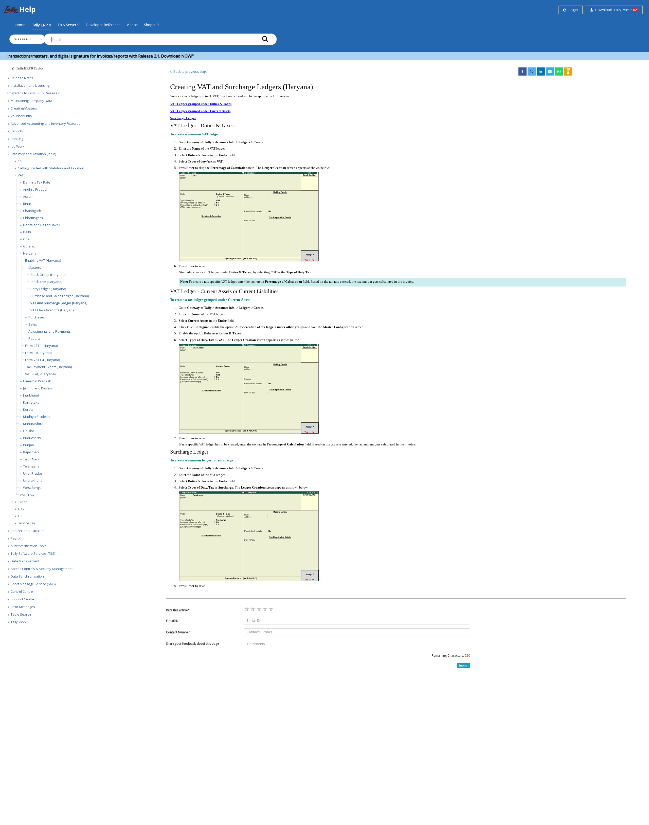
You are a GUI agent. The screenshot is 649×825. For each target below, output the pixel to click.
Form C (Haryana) (38, 352)
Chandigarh (32, 210)
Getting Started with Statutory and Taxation (51, 168)
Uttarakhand (33, 480)
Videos (132, 24)
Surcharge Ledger (183, 118)
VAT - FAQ (27, 494)
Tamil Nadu (31, 459)
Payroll (16, 538)
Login (572, 9)
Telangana (31, 466)
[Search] (265, 39)
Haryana (30, 253)
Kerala (28, 409)
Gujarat (29, 246)
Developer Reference (103, 24)
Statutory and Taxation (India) (33, 154)
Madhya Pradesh (36, 416)
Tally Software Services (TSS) (33, 553)
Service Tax (26, 523)
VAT (21, 175)
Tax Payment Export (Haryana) (48, 367)
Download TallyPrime (613, 9)
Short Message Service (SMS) (33, 584)
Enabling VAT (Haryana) (43, 260)
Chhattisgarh (33, 218)
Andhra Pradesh (35, 189)
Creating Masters (24, 108)
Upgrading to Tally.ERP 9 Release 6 (33, 93)
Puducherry (32, 438)
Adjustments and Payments (49, 331)
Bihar (27, 203)
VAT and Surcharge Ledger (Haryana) (58, 303)
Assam (28, 196)
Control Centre (22, 591)
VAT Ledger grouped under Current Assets (200, 111)
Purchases (36, 317)
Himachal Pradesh (37, 381)
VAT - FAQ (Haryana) (40, 374)
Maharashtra (33, 423)
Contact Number (178, 632)
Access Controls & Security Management (42, 568)
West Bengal (32, 487)
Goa (26, 239)
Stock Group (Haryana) (47, 274)
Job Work (17, 146)
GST (21, 161)
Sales (32, 324)
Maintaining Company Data (31, 100)
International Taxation (28, 530)
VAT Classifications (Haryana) (52, 310)
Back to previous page (190, 71)
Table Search (21, 614)
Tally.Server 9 (68, 24)
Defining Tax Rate (36, 182)
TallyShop (18, 622)
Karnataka (31, 402)
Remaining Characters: (451, 655)
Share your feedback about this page (192, 643)
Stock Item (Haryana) (46, 281)
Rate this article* (178, 610)
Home (20, 24)
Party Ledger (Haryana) (48, 288)
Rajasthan (31, 452)
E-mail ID (172, 621)
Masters (34, 267)
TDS (21, 509)
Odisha (28, 430)
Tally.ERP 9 (41, 24)
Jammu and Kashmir (38, 388)
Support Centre (22, 599)
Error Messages (23, 606)
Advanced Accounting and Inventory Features (45, 123)
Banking (17, 138)
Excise (22, 501)
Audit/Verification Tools (28, 546)
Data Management (25, 561)
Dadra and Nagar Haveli (41, 225)
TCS (21, 516)
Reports (17, 131)
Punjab (28, 445)
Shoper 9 (151, 24)
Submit (463, 665)
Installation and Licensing (30, 85)
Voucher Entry (21, 116)
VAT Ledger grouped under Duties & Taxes (200, 104)
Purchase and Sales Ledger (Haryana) (59, 296)
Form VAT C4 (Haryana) (42, 359)
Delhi (27, 232)
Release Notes (22, 78)
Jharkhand (31, 395)
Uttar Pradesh (34, 473)
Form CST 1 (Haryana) (41, 345)
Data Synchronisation (27, 576)
